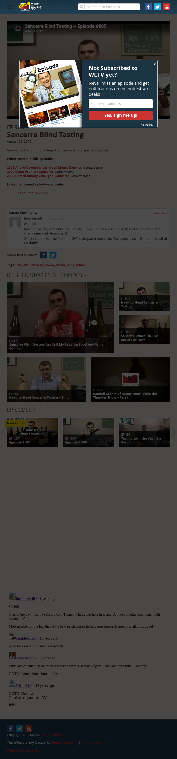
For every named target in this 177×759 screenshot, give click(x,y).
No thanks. (147, 124)
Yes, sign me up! (120, 115)
